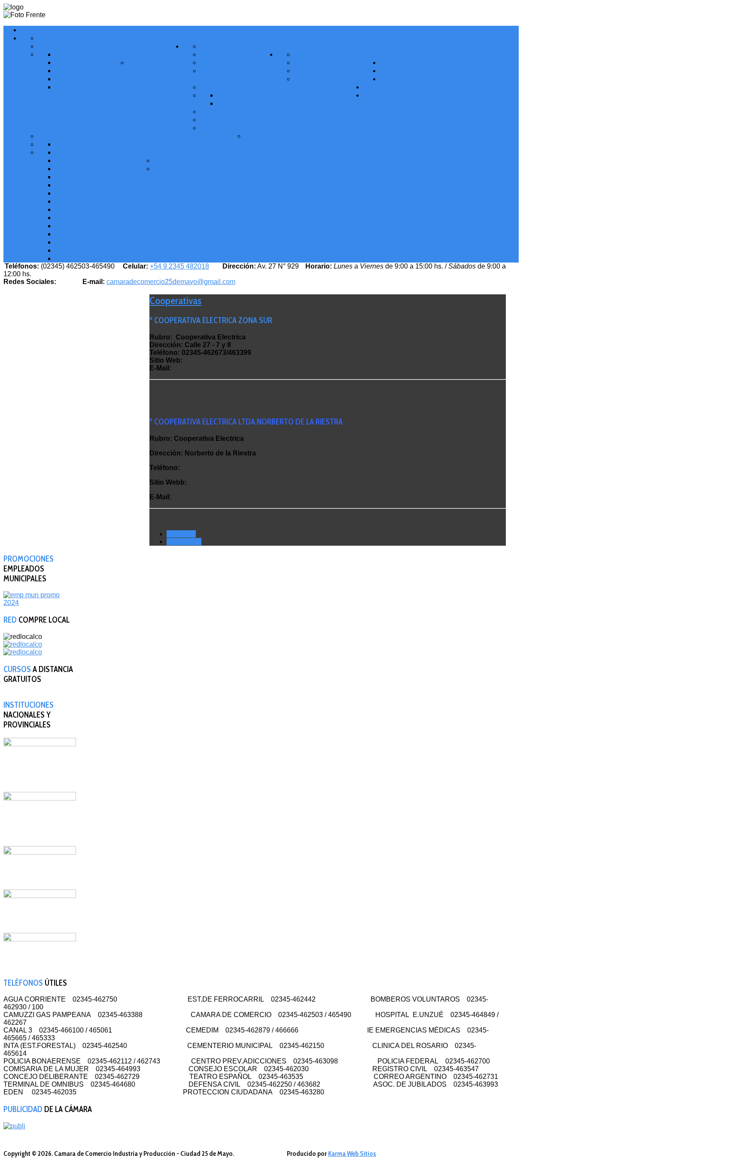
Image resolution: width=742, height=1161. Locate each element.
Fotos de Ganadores (88, 185)
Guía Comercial (62, 46)
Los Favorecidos (81, 250)
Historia (214, 46)
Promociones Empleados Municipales (259, 128)
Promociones (401, 79)
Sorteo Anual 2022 (183, 160)
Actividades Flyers (230, 111)
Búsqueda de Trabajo (89, 54)
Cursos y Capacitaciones (77, 38)
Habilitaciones (387, 87)
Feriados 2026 (316, 79)
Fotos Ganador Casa (88, 258)
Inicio (30, 30)
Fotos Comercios (83, 234)
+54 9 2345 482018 (179, 266)
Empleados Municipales (282, 136)
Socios (211, 71)
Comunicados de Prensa (332, 54)
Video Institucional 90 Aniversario (273, 103)
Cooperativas (175, 300)
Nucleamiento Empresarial (337, 62)
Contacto (379, 95)
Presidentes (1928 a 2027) (238, 62)
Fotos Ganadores (84, 242)
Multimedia (398, 62)
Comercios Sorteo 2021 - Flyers (104, 169)
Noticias (394, 54)
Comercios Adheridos (90, 79)
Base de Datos (77, 62)
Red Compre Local (146, 66)
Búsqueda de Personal (91, 71)
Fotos (210, 87)
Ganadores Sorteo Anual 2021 (103, 177)
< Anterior (181, 534)
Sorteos (394, 71)
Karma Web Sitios (352, 1153)
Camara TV (346, 95)
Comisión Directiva (230, 54)
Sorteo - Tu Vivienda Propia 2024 (186, 173)
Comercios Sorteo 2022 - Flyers (105, 209)
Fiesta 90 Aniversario (251, 95)
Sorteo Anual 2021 (183, 152)
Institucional (299, 46)
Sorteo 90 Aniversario (74, 136)
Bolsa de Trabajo (155, 54)
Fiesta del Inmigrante (234, 120)
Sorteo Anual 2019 (154, 144)
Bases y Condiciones (88, 87)
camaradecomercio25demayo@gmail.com (170, 281)
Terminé (306, 71)
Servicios (198, 38)
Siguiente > (184, 541)
